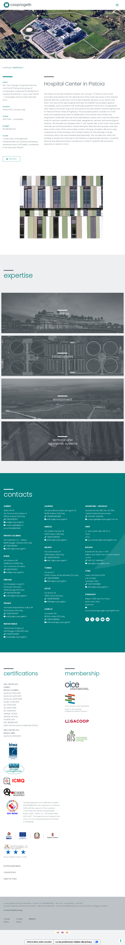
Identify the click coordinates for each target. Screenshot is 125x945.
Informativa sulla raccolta (39, 942)
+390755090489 (13, 593)
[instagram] (97, 619)
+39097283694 (53, 619)
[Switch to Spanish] (67, 932)
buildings (7, 67)
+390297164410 (53, 557)
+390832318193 (53, 598)
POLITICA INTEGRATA (12, 866)
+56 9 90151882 (94, 584)
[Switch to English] (62, 932)
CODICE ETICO (10, 872)
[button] (21, 207)
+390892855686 (54, 516)
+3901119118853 (53, 578)
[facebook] (87, 619)
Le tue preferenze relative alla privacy (74, 942)
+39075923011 (12, 519)
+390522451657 (12, 634)
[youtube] (102, 619)
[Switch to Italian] (58, 932)
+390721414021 (12, 613)
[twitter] (92, 619)
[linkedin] (108, 619)
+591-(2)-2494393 (95, 560)
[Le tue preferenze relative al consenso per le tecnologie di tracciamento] (120, 940)
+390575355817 (53, 537)
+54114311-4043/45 (95, 516)
